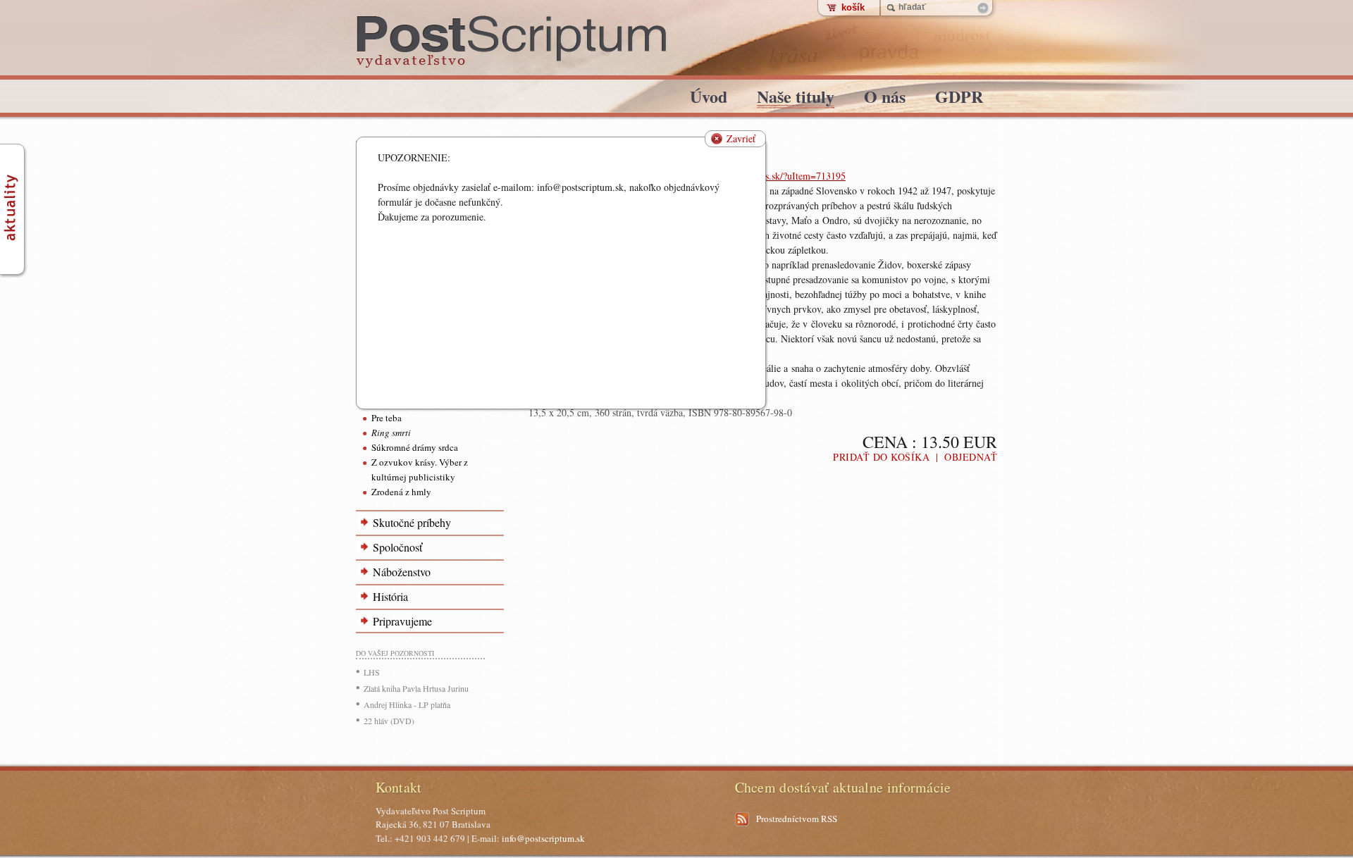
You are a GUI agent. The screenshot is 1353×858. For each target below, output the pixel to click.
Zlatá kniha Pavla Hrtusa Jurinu (416, 688)
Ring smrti (391, 432)
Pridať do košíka (881, 457)
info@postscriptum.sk (543, 838)
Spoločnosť (397, 547)
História (390, 596)
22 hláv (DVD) (389, 720)
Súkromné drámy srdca (414, 447)
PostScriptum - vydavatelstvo (512, 42)
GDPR (959, 98)
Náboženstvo (402, 571)
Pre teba (386, 417)
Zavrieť (741, 138)
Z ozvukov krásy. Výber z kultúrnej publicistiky (419, 469)
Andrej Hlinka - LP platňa (407, 704)
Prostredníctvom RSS (796, 818)
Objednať (970, 457)
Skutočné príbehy (412, 522)
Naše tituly (795, 98)
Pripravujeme (402, 621)
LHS (372, 672)
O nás (885, 98)
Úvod (708, 98)
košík (853, 7)
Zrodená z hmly (401, 491)
